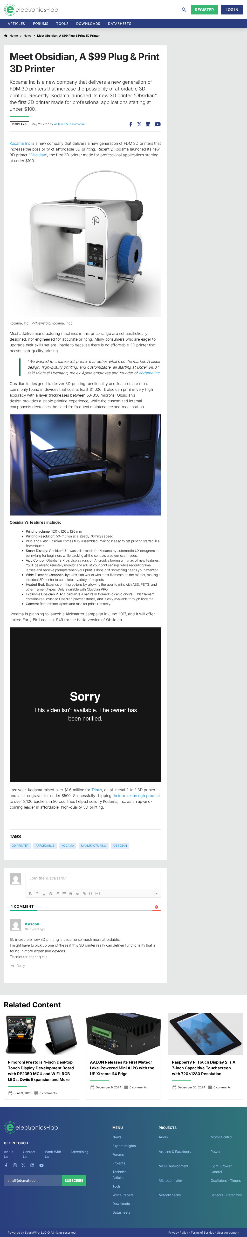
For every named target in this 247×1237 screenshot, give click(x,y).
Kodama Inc (20, 143)
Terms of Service (202, 1232)
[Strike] (50, 894)
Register (204, 9)
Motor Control (221, 1137)
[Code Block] (77, 894)
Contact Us (29, 1154)
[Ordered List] (57, 894)
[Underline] (44, 894)
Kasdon (32, 924)
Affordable (45, 845)
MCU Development (173, 1166)
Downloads (121, 1204)
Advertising (79, 1152)
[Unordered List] (64, 894)
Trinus (96, 789)
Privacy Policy (178, 1232)
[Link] (84, 894)
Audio (163, 1137)
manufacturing (93, 845)
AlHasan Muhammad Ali (69, 124)
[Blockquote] (71, 894)
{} (90, 893)
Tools (62, 23)
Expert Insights (124, 1146)
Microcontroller (170, 1180)
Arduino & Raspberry (175, 1151)
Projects (118, 1163)
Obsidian (38, 154)
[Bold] (30, 894)
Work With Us (53, 1154)
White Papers (122, 1195)
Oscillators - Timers (225, 1180)
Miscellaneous (170, 1195)
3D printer (20, 845)
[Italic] (37, 894)
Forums (40, 23)
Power (215, 1151)
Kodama (68, 845)
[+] (97, 893)
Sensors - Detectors (226, 1195)
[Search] (184, 9)
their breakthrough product (136, 795)
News (116, 1137)
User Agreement (228, 1232)
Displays (19, 124)
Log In (232, 9)
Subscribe (74, 1180)
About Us (9, 1154)
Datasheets (119, 23)
